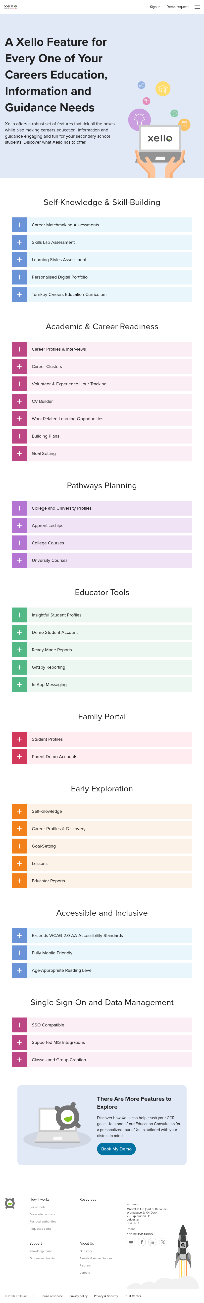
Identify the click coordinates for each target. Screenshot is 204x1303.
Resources (88, 1200)
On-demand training (43, 1258)
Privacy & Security (106, 1296)
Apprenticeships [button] (40, 525)
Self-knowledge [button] (39, 811)
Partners (85, 1265)
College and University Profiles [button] (54, 508)
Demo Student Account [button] (47, 632)
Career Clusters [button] (39, 366)
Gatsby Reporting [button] (41, 667)
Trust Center (132, 1296)
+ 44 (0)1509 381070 (140, 1233)
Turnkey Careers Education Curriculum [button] (62, 294)
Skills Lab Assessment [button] (46, 242)
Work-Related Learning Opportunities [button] (60, 419)
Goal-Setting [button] (36, 846)
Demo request (177, 7)
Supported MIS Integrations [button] (51, 1042)
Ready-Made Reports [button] (44, 650)
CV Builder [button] (35, 401)
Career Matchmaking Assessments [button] (58, 225)
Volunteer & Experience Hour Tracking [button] (61, 384)
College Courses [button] (40, 543)
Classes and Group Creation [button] (51, 1060)
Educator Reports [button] (41, 881)
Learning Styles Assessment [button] (51, 260)
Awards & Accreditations (96, 1258)
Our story (86, 1251)
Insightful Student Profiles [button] (49, 615)
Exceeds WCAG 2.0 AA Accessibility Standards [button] (70, 935)
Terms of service (52, 1296)
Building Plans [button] (38, 436)
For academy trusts (42, 1214)
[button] (197, 7)
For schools (37, 1207)
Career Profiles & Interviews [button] (51, 349)
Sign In (155, 7)
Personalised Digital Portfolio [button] (52, 277)
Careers (85, 1272)
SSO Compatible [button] (40, 1025)
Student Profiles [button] (40, 739)
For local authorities (43, 1221)
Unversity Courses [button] (42, 560)
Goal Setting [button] (36, 453)
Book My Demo (116, 1149)
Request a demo (40, 1228)
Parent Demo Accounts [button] (47, 757)
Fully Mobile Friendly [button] (44, 953)
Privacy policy (78, 1296)
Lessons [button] (32, 863)
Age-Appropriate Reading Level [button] (55, 970)
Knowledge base (41, 1251)
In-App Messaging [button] (42, 685)
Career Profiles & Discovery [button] (51, 829)
